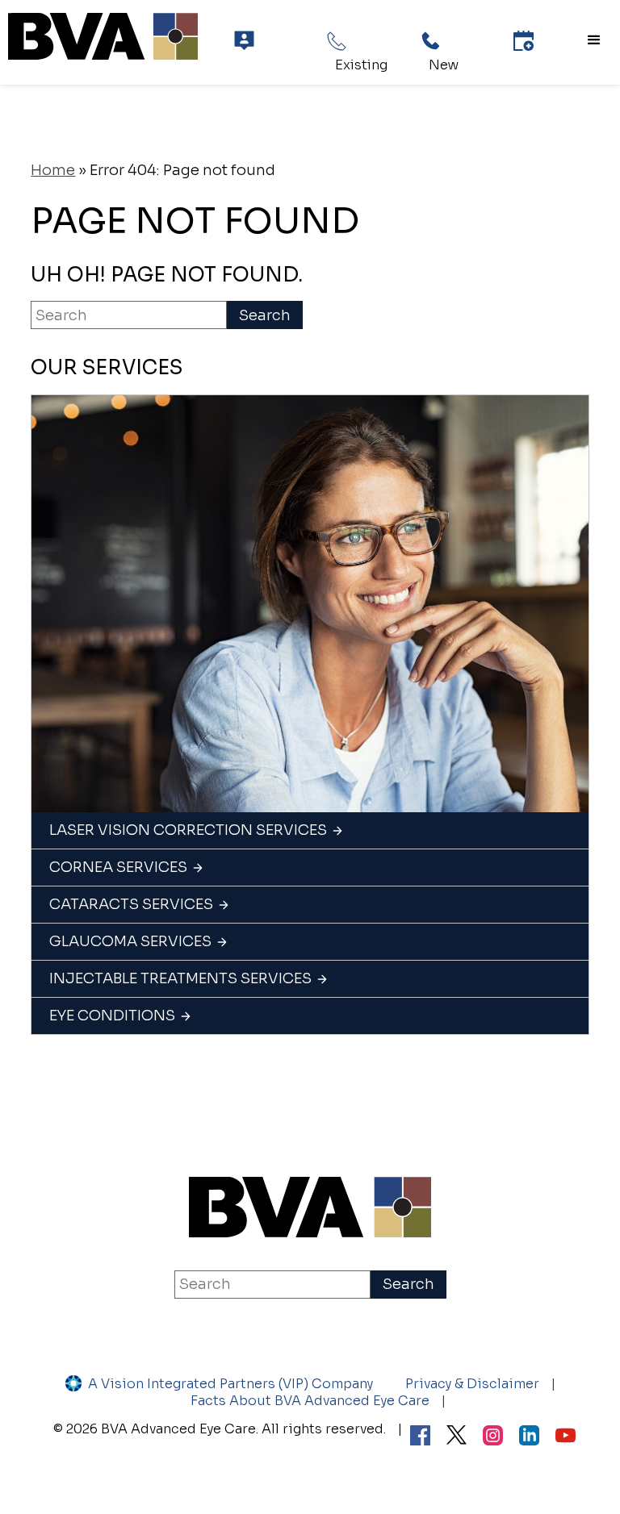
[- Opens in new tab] (456, 1436)
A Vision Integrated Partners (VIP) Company (230, 1383)
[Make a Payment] (244, 41)
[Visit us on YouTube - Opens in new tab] (565, 1437)
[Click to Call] (337, 41)
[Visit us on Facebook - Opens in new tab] (420, 1437)
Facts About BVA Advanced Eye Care (310, 1400)
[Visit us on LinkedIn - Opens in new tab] (529, 1437)
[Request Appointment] (523, 41)
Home (53, 170)
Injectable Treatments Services (180, 978)
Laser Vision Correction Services (188, 830)
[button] (594, 40)
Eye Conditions (112, 1015)
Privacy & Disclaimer (472, 1383)
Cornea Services (118, 867)
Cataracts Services (131, 904)
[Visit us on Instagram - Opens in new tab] (493, 1437)
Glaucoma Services (130, 941)
